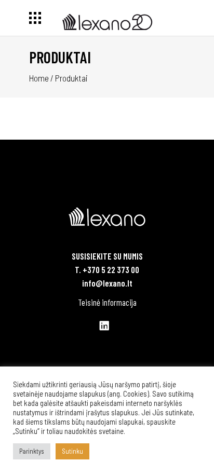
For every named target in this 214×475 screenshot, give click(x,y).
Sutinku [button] (72, 451)
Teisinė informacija (107, 302)
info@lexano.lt (107, 283)
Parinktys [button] (31, 451)
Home (39, 78)
